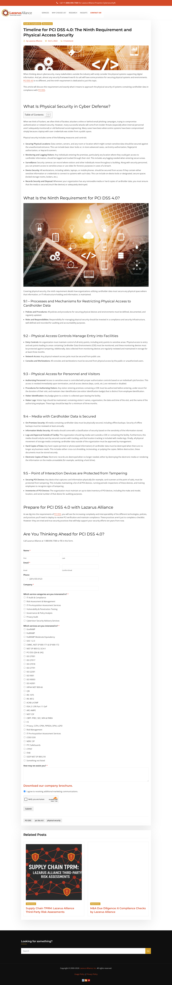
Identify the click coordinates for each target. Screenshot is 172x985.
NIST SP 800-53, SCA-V (36, 648)
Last (63, 558)
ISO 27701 (31, 668)
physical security (53, 820)
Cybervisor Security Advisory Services (43, 620)
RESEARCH (73, 13)
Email (26, 563)
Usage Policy (79, 974)
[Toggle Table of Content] (47, 115)
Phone (26, 575)
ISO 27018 (31, 664)
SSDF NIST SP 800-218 (36, 756)
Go (148, 951)
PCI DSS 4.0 (28, 80)
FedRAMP (31, 633)
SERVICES (45, 13)
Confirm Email (67, 570)
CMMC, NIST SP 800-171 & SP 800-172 (43, 644)
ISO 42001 (31, 683)
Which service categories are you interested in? (46, 594)
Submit (28, 808)
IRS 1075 (30, 695)
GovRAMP (31, 629)
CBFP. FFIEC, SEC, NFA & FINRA (40, 718)
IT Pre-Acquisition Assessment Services (44, 605)
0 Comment (68, 41)
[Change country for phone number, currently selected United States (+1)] (26, 579)
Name (27, 550)
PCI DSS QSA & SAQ (35, 652)
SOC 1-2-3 (31, 641)
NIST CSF (30, 714)
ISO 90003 (31, 679)
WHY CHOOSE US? (59, 13)
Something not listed (36, 760)
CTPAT (29, 749)
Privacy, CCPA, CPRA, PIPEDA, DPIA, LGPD (44, 726)
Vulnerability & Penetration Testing (42, 609)
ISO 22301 (31, 671)
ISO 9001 (30, 675)
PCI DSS (41, 90)
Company (28, 584)
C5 (28, 722)
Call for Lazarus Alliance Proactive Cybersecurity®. (88, 3)
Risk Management (34, 729)
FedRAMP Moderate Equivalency (41, 637)
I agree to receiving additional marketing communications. (52, 791)
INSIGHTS (83, 13)
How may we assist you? (35, 766)
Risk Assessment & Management (41, 601)
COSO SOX (31, 737)
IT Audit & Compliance (36, 597)
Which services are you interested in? (41, 626)
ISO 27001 (31, 656)
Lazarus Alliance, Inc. (88, 968)
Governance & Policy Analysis (39, 613)
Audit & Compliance (32, 23)
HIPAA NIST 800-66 (35, 687)
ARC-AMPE (31, 710)
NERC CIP (31, 741)
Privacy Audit (32, 617)
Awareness (47, 23)
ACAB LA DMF (32, 702)
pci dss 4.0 (39, 820)
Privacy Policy (92, 974)
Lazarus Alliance (34, 41)
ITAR (28, 753)
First (24, 558)
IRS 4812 (30, 699)
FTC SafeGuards (33, 745)
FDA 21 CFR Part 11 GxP (37, 706)
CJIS (28, 691)
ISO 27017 (31, 660)
